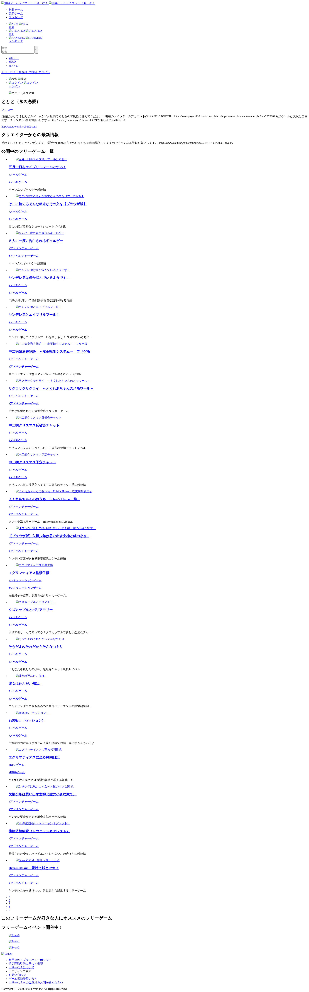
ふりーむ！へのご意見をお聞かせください (36, 982)
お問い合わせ (17, 974)
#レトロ (14, 65)
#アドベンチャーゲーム (24, 248)
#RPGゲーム (16, 764)
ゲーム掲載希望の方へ (23, 978)
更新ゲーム (16, 13)
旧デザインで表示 (20, 971)
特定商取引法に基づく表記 (26, 963)
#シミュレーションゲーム (25, 580)
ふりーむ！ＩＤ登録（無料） (20, 72)
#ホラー (14, 58)
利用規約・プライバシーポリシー (30, 959)
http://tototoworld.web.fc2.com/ (19, 126)
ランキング (16, 17)
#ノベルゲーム (18, 174)
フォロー (7, 109)
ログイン (44, 72)
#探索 (12, 61)
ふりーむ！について (21, 967)
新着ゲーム (16, 9)
